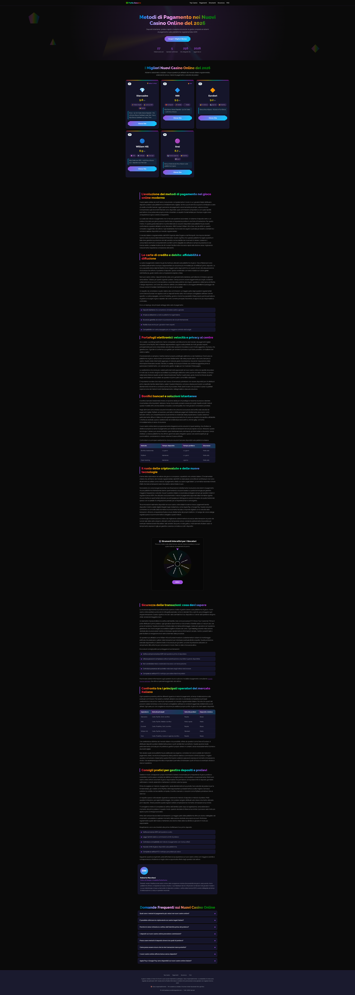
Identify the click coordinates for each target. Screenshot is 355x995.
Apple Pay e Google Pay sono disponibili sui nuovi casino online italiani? (166, 961)
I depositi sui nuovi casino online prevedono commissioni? (160, 934)
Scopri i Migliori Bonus (177, 39)
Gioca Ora (142, 123)
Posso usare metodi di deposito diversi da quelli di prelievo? (161, 940)
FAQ (227, 3)
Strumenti (212, 3)
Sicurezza (221, 3)
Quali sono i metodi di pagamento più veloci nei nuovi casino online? (164, 913)
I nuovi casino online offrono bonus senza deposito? (158, 954)
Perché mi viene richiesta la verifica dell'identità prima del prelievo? (164, 927)
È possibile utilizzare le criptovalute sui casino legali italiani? (162, 920)
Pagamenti (203, 3)
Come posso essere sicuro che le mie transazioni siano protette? (163, 947)
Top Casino (193, 3)
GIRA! (177, 582)
